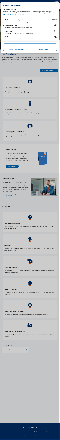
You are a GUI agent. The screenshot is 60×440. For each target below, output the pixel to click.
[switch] (55, 25)
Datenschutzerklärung (9, 14)
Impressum (20, 14)
